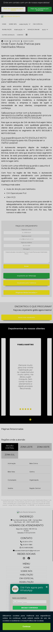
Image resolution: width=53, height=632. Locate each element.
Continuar (26, 626)
